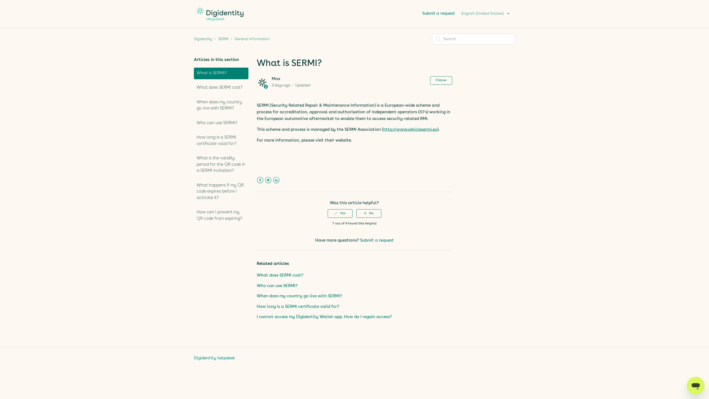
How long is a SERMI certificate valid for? (217, 140)
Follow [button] (441, 80)
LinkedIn (276, 180)
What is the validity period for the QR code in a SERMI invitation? (221, 164)
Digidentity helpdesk (214, 358)
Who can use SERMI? (217, 123)
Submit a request (438, 14)
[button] (340, 213)
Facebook (260, 180)
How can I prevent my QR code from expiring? (219, 215)
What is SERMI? (212, 73)
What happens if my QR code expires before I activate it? (220, 191)
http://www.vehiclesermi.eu (410, 130)
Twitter (268, 180)
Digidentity (203, 39)
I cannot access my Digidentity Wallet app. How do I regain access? (324, 317)
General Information (252, 39)
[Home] (220, 24)
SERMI (223, 39)
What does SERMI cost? (220, 88)
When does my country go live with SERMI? (219, 105)
